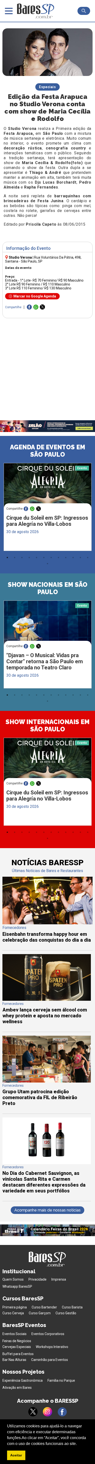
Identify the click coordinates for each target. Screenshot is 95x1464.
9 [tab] (65, 557)
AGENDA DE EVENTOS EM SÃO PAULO (47, 450)
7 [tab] (51, 557)
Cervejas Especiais (16, 1347)
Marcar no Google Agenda (34, 296)
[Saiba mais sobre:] (47, 624)
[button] (78, 1444)
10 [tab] (73, 557)
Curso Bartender (44, 1307)
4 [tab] (29, 557)
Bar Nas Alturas (14, 1360)
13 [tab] (47, 563)
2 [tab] (14, 557)
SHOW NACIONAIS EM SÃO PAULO (47, 588)
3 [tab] (21, 557)
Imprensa (58, 1279)
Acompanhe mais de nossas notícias (47, 1210)
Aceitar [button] (16, 1455)
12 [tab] (87, 557)
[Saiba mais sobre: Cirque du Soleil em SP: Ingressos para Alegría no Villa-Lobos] (47, 486)
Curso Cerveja (13, 1313)
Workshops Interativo (52, 1347)
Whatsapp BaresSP (17, 1286)
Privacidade (37, 1279)
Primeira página (14, 1307)
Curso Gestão (66, 1313)
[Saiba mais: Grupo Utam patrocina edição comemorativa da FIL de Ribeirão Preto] (46, 1081)
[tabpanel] (47, 508)
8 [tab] (58, 557)
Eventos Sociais (14, 1334)
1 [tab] (7, 557)
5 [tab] (36, 557)
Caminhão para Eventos (49, 1360)
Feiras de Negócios (16, 1341)
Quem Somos (13, 1279)
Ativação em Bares (17, 1388)
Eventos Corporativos (47, 1334)
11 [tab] (80, 557)
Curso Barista (72, 1307)
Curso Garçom (40, 1313)
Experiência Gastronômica (22, 1380)
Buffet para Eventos (18, 1354)
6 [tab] (43, 557)
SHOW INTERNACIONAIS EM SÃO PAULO (48, 725)
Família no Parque (61, 1380)
